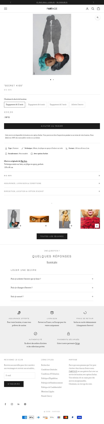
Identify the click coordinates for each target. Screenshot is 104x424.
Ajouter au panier (52, 126)
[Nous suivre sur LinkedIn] (18, 404)
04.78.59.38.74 (62, 2)
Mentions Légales (47, 391)
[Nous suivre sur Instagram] (12, 404)
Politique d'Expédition (49, 378)
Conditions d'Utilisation (50, 374)
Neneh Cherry (46, 396)
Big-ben (24, 161)
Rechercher (45, 365)
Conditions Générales (49, 369)
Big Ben (8, 90)
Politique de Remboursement (52, 383)
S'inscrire (14, 384)
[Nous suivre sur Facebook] (5, 404)
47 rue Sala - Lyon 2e (46, 2)
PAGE (73, 371)
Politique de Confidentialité (51, 387)
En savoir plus (52, 262)
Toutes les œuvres (52, 236)
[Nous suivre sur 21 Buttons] (25, 404)
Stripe (77, 343)
